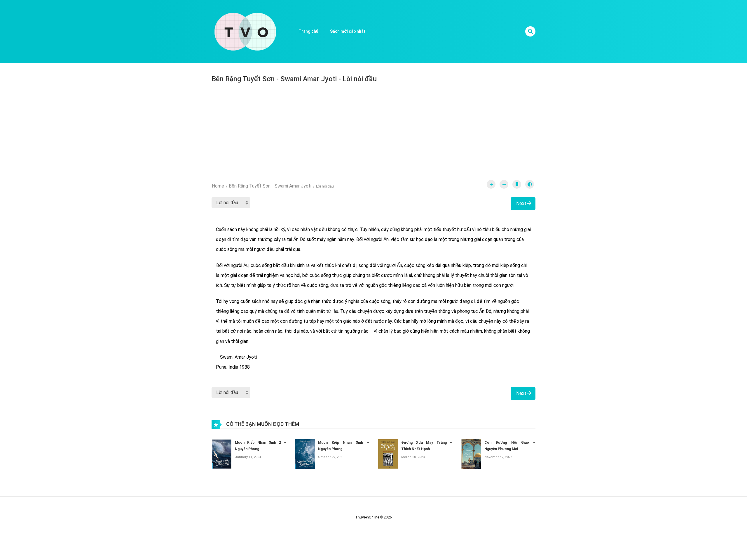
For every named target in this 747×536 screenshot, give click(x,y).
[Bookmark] (516, 184)
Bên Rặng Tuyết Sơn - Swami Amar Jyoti (270, 186)
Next (521, 203)
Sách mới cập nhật (347, 31)
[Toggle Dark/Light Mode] (529, 184)
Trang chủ (308, 31)
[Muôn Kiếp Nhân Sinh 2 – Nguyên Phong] (222, 454)
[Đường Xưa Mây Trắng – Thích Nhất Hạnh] (388, 454)
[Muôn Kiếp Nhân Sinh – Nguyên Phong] (305, 454)
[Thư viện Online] (245, 31)
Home (218, 186)
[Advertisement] (373, 129)
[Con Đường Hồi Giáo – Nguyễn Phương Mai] (471, 454)
